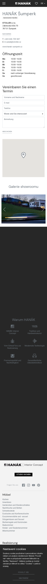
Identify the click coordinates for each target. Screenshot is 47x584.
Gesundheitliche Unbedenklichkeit (34, 361)
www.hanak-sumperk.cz (12, 47)
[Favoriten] (36, 3)
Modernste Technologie (35, 346)
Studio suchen (23, 475)
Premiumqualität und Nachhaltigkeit (12, 361)
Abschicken (7, 131)
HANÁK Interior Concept (12, 332)
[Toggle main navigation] (4, 3)
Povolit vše (23, 572)
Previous (4, 209)
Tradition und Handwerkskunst (34, 332)
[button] (23, 155)
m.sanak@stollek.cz (12, 42)
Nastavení (23, 578)
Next (43, 209)
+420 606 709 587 (12, 39)
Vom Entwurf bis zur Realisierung (12, 347)
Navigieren (6, 34)
